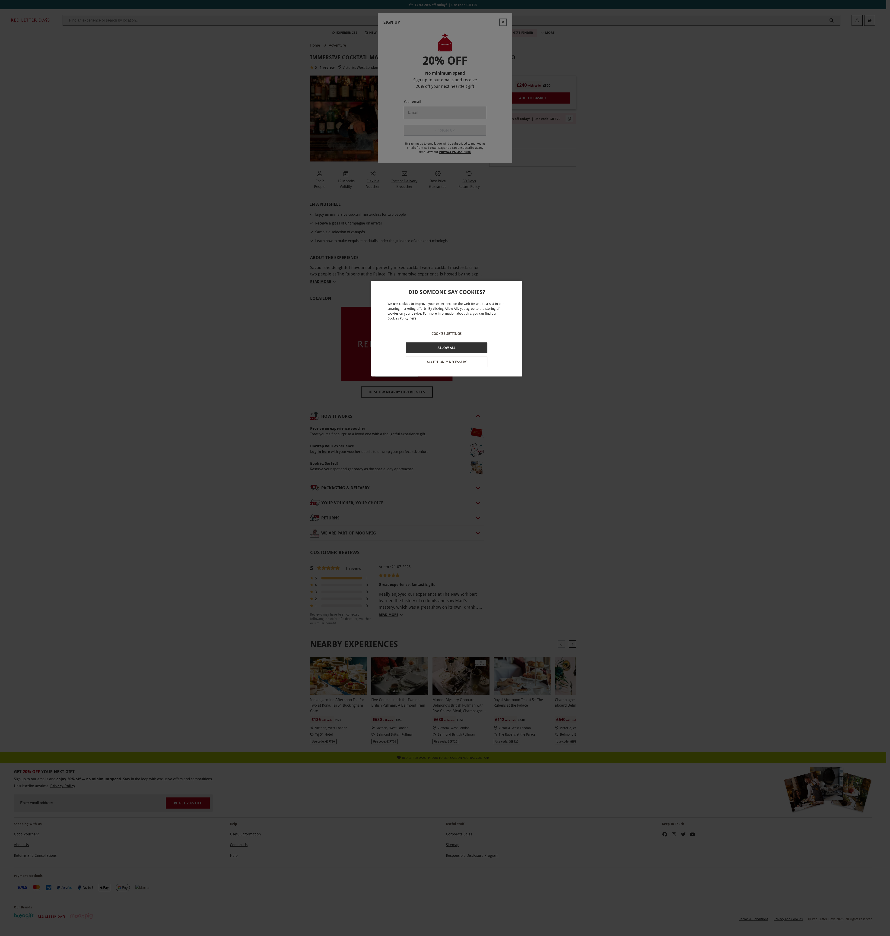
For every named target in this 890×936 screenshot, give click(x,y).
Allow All (447, 347)
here (413, 318)
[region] (446, 328)
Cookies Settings (447, 333)
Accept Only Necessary (447, 362)
